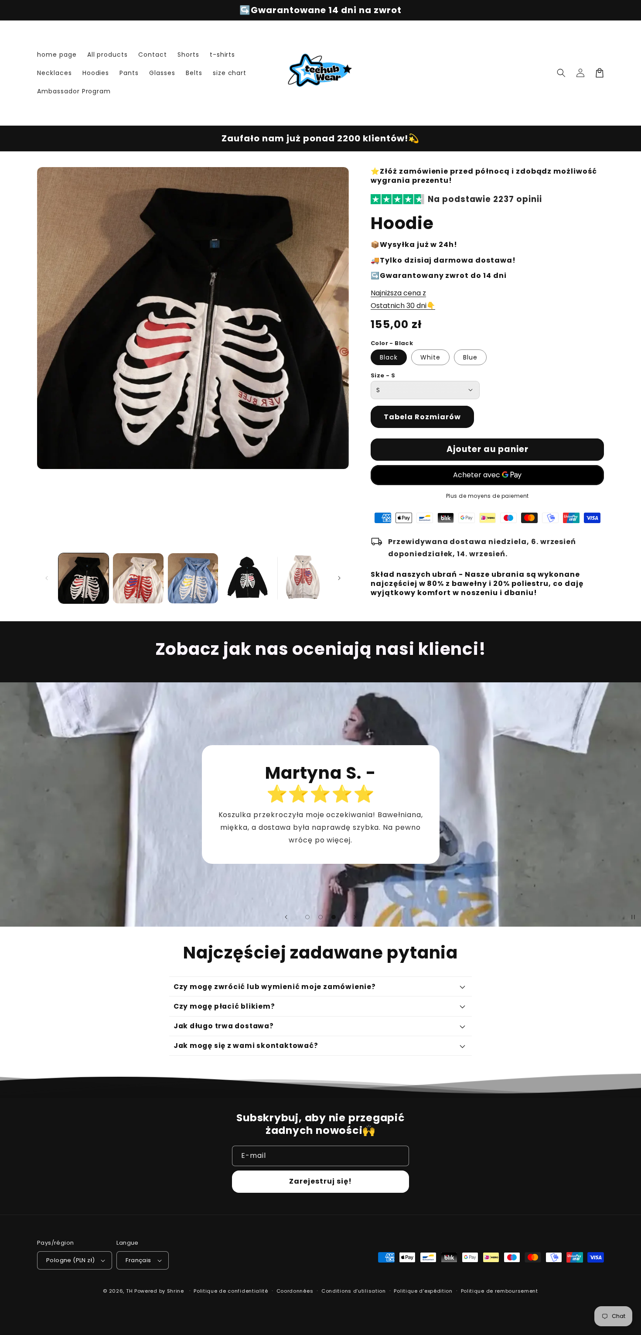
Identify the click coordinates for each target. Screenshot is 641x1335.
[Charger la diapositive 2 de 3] (320, 917)
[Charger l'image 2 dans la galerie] (138, 578)
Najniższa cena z (398, 293)
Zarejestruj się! (320, 1181)
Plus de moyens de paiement (487, 496)
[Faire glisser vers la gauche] (46, 578)
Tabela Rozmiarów (422, 417)
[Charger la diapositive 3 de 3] (333, 917)
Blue (470, 357)
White (430, 357)
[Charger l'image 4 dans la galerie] (247, 578)
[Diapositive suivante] (355, 917)
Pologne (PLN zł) (70, 1260)
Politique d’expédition (423, 1290)
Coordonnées (295, 1290)
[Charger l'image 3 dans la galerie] (193, 578)
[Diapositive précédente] (286, 917)
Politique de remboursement (499, 1290)
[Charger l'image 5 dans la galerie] (302, 578)
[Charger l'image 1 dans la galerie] (83, 578)
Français (138, 1260)
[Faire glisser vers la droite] (339, 578)
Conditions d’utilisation (353, 1290)
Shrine (175, 1290)
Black (389, 357)
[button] (561, 72)
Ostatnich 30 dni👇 (403, 306)
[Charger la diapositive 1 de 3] (307, 917)
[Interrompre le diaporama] (631, 917)
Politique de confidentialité (231, 1290)
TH (129, 1290)
